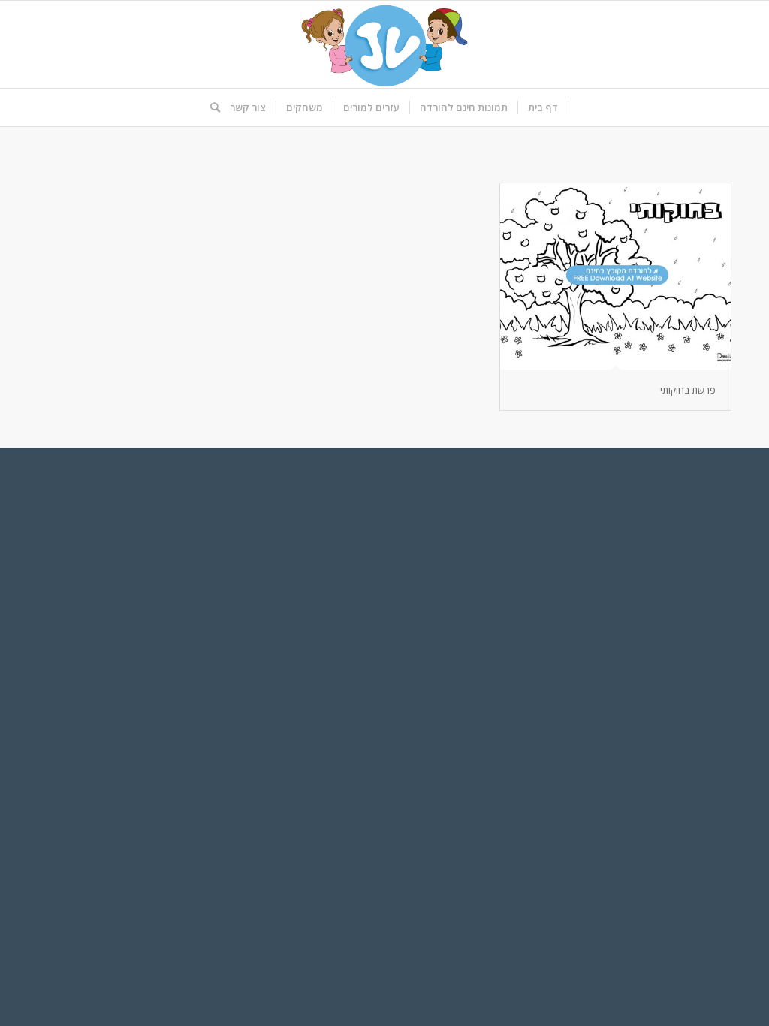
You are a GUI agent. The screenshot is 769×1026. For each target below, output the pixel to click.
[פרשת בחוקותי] (615, 276)
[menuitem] (543, 107)
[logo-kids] (384, 44)
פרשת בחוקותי (688, 390)
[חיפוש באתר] (210, 107)
